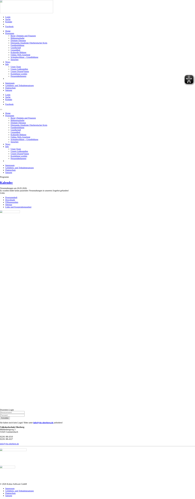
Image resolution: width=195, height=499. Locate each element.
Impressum (9, 83)
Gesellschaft (16, 48)
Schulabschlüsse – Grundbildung (24, 57)
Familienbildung (17, 45)
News (7, 62)
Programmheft (11, 197)
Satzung (8, 90)
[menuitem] (100, 17)
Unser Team (16, 67)
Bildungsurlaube (17, 38)
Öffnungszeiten (11, 202)
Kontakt (8, 22)
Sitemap (8, 204)
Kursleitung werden (19, 74)
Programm (9, 33)
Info (7, 64)
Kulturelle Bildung (18, 52)
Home (7, 31)
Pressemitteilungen (18, 76)
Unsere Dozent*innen (20, 71)
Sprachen (14, 59)
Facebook (9, 26)
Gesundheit (15, 50)
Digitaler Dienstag (18, 40)
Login (7, 17)
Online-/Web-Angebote (20, 55)
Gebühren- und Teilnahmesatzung (19, 85)
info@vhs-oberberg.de (43, 423)
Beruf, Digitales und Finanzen (23, 36)
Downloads (10, 200)
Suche (7, 19)
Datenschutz (10, 88)
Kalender (6, 182)
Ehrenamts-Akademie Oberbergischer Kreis (29, 43)
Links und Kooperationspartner (18, 207)
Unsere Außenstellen (19, 69)
